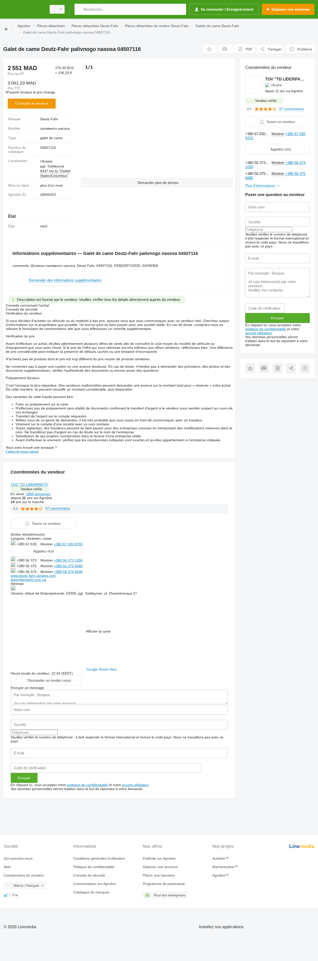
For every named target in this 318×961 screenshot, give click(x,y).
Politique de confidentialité (93, 867)
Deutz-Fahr (49, 119)
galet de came (51, 138)
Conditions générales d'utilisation (99, 858)
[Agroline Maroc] (23, 9)
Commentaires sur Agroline (94, 884)
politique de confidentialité (87, 785)
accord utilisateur (135, 785)
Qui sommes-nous (18, 858)
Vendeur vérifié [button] (31, 489)
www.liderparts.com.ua (28, 580)
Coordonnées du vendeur (24, 875)
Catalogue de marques (91, 892)
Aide (7, 867)
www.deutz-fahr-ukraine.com (33, 576)
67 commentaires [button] (57, 508)
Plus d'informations (260, 186)
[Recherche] (79, 9)
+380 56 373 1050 (68, 560)
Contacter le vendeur (31, 103)
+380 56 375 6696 (68, 572)
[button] (210, 49)
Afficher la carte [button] (98, 631)
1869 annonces (38, 494)
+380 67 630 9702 (68, 544)
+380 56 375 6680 (68, 566)
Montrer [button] (47, 544)
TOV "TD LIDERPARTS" (29, 484)
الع (5, 895)
